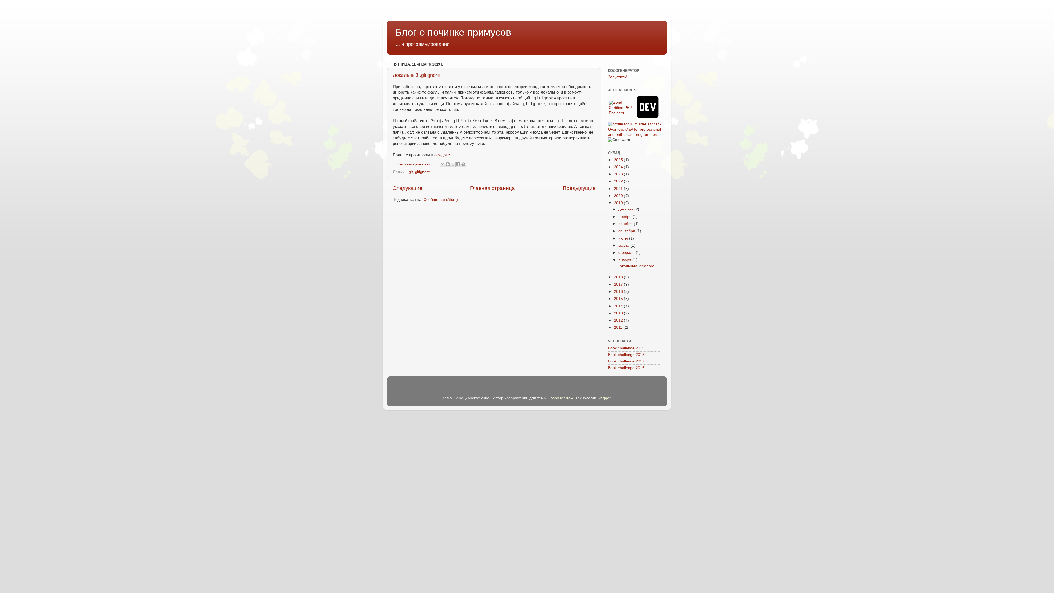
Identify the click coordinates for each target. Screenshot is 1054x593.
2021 (619, 189)
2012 (619, 320)
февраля (627, 253)
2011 (618, 327)
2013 (619, 313)
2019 (619, 203)
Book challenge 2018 (626, 355)
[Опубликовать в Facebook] (458, 164)
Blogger (603, 398)
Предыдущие (579, 188)
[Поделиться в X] (453, 164)
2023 (619, 174)
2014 (619, 306)
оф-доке (442, 155)
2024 (619, 167)
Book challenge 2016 (626, 368)
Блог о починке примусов (453, 32)
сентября (627, 231)
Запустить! (617, 77)
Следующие (407, 188)
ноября (625, 217)
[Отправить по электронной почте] (442, 164)
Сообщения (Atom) (441, 200)
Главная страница (492, 188)
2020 (619, 196)
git (411, 172)
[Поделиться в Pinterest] (463, 164)
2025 (619, 160)
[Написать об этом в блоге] (447, 164)
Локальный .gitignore (416, 75)
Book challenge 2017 (626, 361)
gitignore (422, 172)
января (625, 260)
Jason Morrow (561, 398)
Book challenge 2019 (626, 348)
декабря (626, 209)
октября (626, 224)
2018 (619, 277)
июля (623, 238)
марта (624, 245)
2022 (619, 181)
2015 (619, 299)
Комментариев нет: (415, 164)
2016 (619, 292)
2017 (619, 284)
